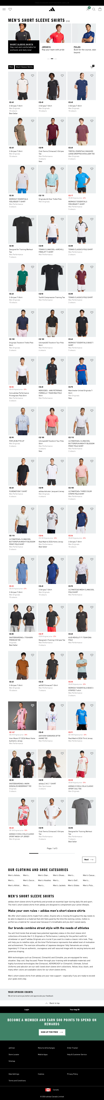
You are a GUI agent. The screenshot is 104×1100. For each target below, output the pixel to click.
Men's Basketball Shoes (28, 886)
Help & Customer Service (77, 1054)
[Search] (94, 9)
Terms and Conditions (17, 1081)
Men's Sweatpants (88, 881)
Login (26, 1010)
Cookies (41, 1074)
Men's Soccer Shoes (29, 881)
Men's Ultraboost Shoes (57, 881)
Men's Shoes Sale (58, 875)
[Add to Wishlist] (33, 76)
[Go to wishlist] (10, 9)
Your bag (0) (75, 1010)
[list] (48, 67)
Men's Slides (73, 886)
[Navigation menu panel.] (4, 9)
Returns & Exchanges (46, 1048)
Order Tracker (72, 1048)
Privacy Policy (72, 1074)
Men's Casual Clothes (89, 875)
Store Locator (14, 1054)
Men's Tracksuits (27, 875)
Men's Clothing (71, 875)
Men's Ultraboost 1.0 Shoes (14, 881)
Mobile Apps (43, 1054)
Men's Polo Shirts (88, 886)
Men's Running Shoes (42, 886)
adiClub (12, 1048)
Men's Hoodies (44, 881)
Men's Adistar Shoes (14, 875)
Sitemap (12, 1061)
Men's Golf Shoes (72, 881)
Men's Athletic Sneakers (14, 886)
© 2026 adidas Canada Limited (52, 1097)
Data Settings (14, 1074)
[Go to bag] (100, 9)
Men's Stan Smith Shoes (43, 875)
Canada (56, 1090)
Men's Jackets (59, 886)
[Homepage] (52, 10)
